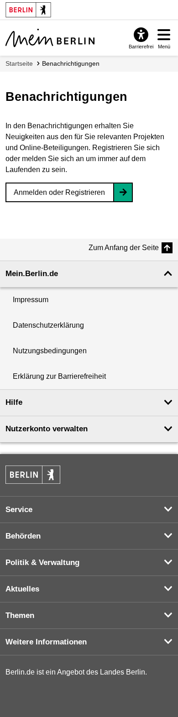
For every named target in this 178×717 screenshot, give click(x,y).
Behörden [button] (23, 536)
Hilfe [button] (13, 402)
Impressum (30, 300)
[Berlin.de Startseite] (32, 475)
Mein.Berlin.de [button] (31, 273)
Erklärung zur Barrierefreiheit (59, 376)
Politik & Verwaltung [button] (42, 562)
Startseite (19, 63)
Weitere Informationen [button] (46, 642)
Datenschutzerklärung (48, 325)
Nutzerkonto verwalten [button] (46, 428)
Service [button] (18, 509)
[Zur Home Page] (49, 38)
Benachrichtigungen (70, 63)
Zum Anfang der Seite (124, 247)
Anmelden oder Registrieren (59, 192)
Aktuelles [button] (22, 589)
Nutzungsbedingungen (50, 351)
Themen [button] (19, 615)
